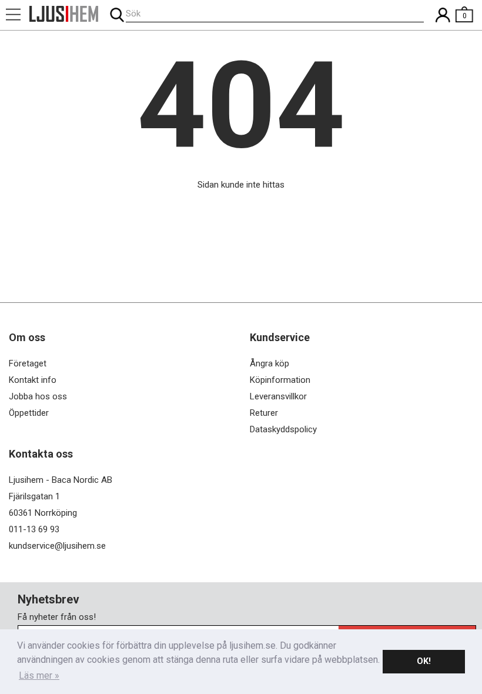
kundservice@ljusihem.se (57, 545)
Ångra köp (269, 363)
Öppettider (29, 413)
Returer (264, 413)
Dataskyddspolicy (283, 429)
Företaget (27, 363)
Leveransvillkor (278, 396)
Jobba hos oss (38, 396)
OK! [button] (424, 661)
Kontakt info (32, 380)
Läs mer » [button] (39, 675)
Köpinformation (280, 380)
